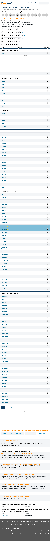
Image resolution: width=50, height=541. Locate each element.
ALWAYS (4, 134)
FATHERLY (4, 355)
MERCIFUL (4, 384)
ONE (3, 74)
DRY (3, 53)
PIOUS (3, 123)
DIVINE (4, 146)
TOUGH (4, 126)
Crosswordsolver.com (33, 524)
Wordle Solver (35, 3)
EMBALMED (5, 333)
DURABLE (4, 223)
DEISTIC (4, 220)
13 (39, 15)
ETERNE (4, 156)
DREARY (4, 153)
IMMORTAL (5, 371)
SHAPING (4, 279)
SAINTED (4, 273)
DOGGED (4, 149)
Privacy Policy (34, 521)
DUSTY (3, 114)
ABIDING (4, 194)
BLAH (3, 81)
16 (47, 15)
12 (36, 15)
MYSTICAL (4, 387)
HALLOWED (5, 362)
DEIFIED (4, 216)
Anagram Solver (25, 3)
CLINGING (4, 312)
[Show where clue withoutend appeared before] (24, 35)
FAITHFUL (4, 352)
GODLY (3, 117)
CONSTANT (5, 315)
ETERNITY (4, 340)
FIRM (3, 90)
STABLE (4, 181)
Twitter (9, 521)
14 (43, 15)
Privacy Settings (44, 521)
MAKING (4, 168)
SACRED (4, 178)
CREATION (4, 321)
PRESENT (4, 266)
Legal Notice (15, 521)
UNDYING (4, 288)
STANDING (5, 399)
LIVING (4, 162)
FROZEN (4, 159)
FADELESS (4, 349)
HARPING (4, 238)
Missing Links (25, 521)
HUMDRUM (5, 245)
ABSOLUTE (5, 296)
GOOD (3, 94)
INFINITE (4, 374)
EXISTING (4, 346)
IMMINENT (5, 368)
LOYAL (3, 120)
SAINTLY (4, 276)
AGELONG (4, 201)
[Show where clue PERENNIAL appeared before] (22, 41)
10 (28, 15)
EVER (3, 87)
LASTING (4, 257)
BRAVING (4, 210)
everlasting (28, 515)
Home (3, 521)
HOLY (3, 97)
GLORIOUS (5, 358)
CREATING (4, 318)
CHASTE (4, 137)
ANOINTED (5, 305)
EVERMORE (5, 343)
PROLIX (4, 174)
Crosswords (42, 3)
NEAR (3, 103)
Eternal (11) (4, 515)
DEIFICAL (4, 330)
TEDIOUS (4, 285)
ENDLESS (4, 226)
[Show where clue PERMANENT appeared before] (22, 32)
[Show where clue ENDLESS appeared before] (18, 44)
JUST (3, 100)
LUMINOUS (5, 377)
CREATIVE (4, 324)
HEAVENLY (5, 365)
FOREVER (4, 232)
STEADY (4, 184)
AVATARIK (4, 308)
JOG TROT (4, 248)
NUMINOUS (5, 390)
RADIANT (4, 270)
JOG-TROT (4, 251)
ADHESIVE (4, 299)
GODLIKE (4, 235)
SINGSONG (5, 396)
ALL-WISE (4, 204)
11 (32, 15)
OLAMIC (4, 171)
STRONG (4, 187)
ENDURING (5, 337)
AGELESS (4, 198)
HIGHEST (4, 241)
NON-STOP (5, 260)
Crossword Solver (16, 3)
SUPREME (4, 282)
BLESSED (4, 207)
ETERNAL (4, 229)
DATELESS (4, 327)
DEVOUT (4, 143)
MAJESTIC (4, 380)
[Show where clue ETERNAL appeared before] (18, 29)
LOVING (4, 165)
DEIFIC (3, 140)
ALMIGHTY (5, 302)
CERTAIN (4, 213)
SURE (3, 106)
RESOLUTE (4, 393)
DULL (3, 84)
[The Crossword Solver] (6, 3)
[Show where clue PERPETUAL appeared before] (22, 38)
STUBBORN (5, 402)
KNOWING (5, 254)
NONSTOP (4, 263)
